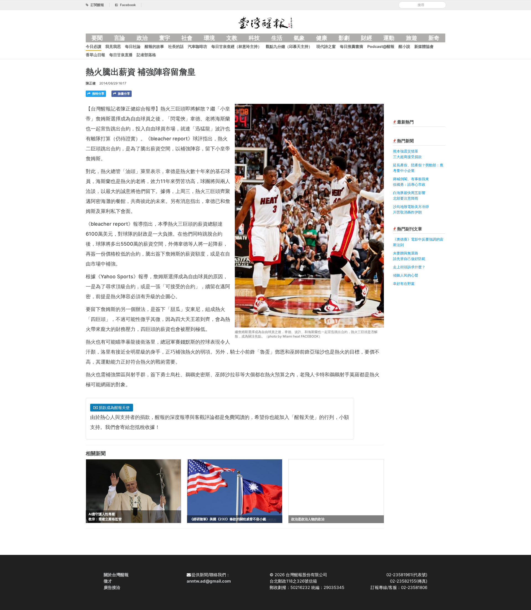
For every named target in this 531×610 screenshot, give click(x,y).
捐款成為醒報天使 (114, 407)
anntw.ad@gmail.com (209, 581)
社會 (186, 38)
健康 (321, 38)
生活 (276, 38)
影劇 (344, 38)
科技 (254, 38)
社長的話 (176, 46)
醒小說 (404, 46)
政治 (142, 38)
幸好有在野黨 (404, 283)
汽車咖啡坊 (197, 46)
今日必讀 (93, 46)
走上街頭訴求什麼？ (409, 267)
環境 (209, 38)
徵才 (108, 581)
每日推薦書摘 (351, 46)
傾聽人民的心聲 (405, 275)
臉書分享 (123, 94)
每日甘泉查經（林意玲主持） (236, 46)
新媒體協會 (424, 46)
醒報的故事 (154, 46)
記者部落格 (146, 54)
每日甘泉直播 (120, 54)
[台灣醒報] (265, 22)
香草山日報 (95, 54)
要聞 (97, 38)
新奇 (433, 38)
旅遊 (411, 38)
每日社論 (132, 46)
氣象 (299, 38)
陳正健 (91, 83)
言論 (119, 38)
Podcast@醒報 (380, 46)
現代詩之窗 (326, 46)
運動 (388, 38)
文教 (231, 38)
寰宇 (164, 38)
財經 (366, 38)
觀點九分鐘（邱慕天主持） (289, 46)
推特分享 (97, 94)
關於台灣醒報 (116, 574)
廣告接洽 (112, 587)
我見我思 (113, 46)
